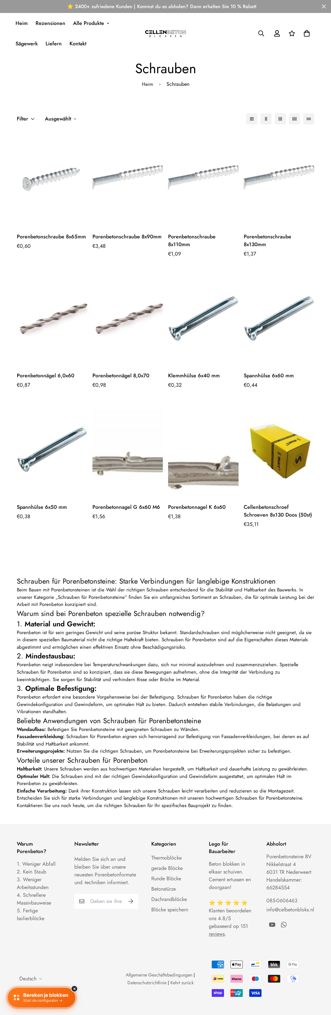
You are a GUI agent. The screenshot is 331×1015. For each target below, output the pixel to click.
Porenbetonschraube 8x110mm (192, 240)
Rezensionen (50, 23)
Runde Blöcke (166, 878)
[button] (305, 33)
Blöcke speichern (169, 909)
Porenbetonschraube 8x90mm (127, 236)
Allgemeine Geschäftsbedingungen (159, 975)
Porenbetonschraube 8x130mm (267, 240)
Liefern (54, 43)
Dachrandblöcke (169, 899)
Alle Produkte (88, 23)
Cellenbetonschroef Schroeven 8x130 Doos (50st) (278, 511)
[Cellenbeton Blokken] (165, 33)
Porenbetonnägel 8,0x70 (120, 375)
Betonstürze (163, 889)
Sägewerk (27, 43)
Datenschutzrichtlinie (146, 982)
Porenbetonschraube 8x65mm (51, 236)
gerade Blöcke (167, 868)
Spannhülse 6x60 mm (269, 375)
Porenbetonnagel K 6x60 (197, 507)
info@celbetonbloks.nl (290, 909)
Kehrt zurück (182, 982)
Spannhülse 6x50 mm (42, 507)
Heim (22, 23)
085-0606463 (281, 900)
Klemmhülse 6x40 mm (194, 375)
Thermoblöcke (166, 857)
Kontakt (77, 43)
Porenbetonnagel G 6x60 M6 (126, 507)
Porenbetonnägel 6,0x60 (45, 375)
